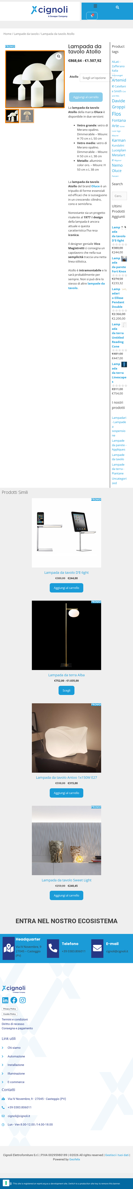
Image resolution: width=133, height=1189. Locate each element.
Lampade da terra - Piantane (118, 468)
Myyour (118, 160)
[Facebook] (13, 1000)
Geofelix (74, 1159)
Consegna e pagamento (17, 1028)
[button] (95, 6)
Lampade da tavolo (26, 34)
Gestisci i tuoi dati (117, 1155)
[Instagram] (22, 1000)
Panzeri (115, 176)
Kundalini (118, 145)
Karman (119, 140)
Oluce (117, 170)
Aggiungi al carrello (86, 97)
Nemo (117, 165)
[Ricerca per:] (119, 196)
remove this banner (110, 1183)
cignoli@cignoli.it (117, 951)
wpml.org (41, 1183)
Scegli (66, 690)
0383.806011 (77, 951)
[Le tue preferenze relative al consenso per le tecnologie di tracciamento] (6, 1183)
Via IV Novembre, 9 (28, 947)
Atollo (74, 77)
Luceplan (119, 150)
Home (7, 34)
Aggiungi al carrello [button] (66, 588)
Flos (116, 113)
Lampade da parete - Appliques (119, 445)
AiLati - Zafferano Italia (118, 66)
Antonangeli (117, 75)
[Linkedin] (5, 1000)
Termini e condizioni (15, 1019)
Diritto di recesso (13, 1024)
